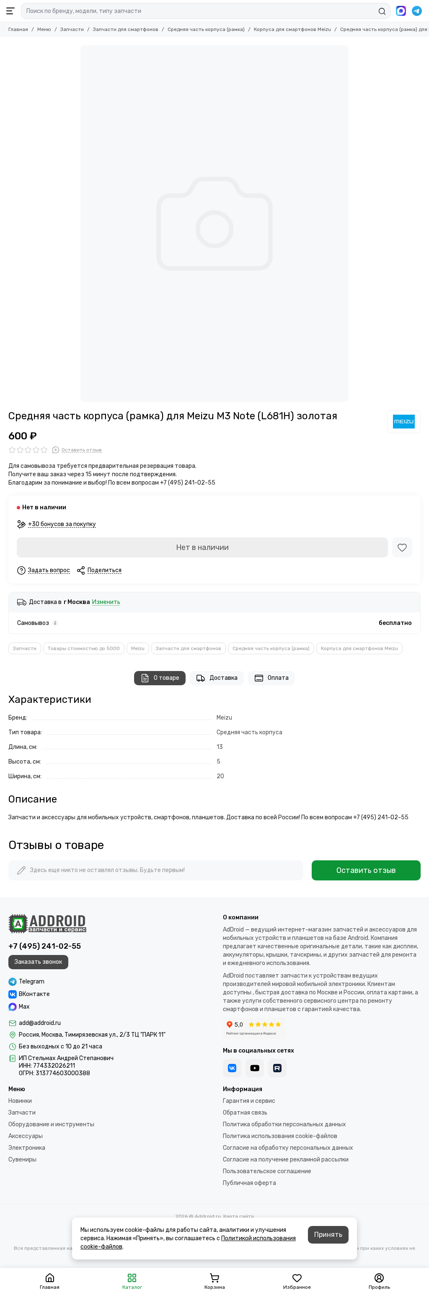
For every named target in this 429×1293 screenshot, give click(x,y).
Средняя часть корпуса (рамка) (206, 29)
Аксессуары (25, 1136)
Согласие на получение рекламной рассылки (286, 1159)
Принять (328, 1235)
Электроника (26, 1147)
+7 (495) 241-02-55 (44, 946)
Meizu (138, 648)
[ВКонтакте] (232, 1068)
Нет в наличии (202, 547)
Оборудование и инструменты (51, 1124)
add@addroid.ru (40, 1023)
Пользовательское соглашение (267, 1171)
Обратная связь (245, 1112)
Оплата (278, 677)
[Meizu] (404, 421)
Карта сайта (238, 1216)
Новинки (20, 1101)
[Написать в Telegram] (417, 11)
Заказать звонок (38, 961)
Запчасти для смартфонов (125, 29)
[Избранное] (402, 547)
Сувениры (22, 1159)
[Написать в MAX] (401, 11)
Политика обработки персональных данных (284, 1124)
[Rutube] (277, 1068)
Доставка (223, 677)
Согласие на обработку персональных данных (288, 1147)
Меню (44, 29)
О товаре (166, 677)
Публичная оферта (249, 1183)
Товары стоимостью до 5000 (84, 648)
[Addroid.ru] (47, 923)
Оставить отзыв (366, 870)
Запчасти (72, 29)
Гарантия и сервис (249, 1101)
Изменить (106, 602)
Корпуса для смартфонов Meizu (292, 29)
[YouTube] (255, 1068)
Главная (18, 29)
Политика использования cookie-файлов (280, 1136)
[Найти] (382, 11)
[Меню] (10, 10)
